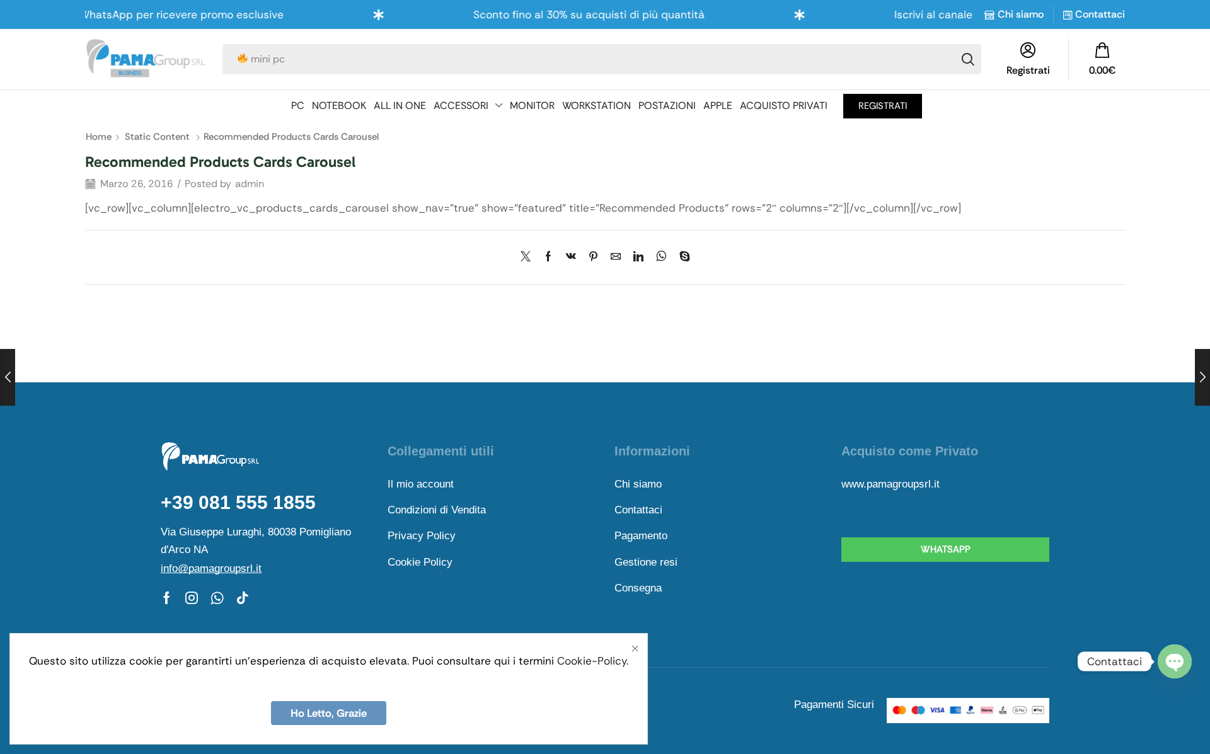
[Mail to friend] (615, 257)
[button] (1102, 59)
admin (249, 183)
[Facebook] (548, 257)
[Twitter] (529, 257)
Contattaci (1100, 14)
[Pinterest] (593, 257)
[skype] (681, 257)
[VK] (571, 257)
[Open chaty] (1175, 661)
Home (99, 136)
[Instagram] (191, 597)
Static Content (157, 136)
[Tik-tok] (242, 597)
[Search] (968, 59)
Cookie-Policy (591, 661)
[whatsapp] (661, 257)
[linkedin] (638, 257)
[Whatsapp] (217, 597)
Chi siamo (1021, 14)
